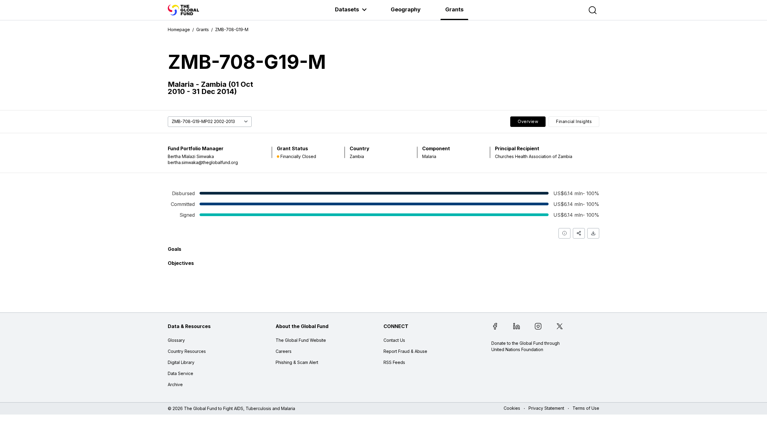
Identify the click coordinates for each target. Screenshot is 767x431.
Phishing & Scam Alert (297, 362)
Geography (406, 9)
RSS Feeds (394, 362)
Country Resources (187, 351)
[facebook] (495, 327)
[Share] (579, 233)
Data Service (180, 373)
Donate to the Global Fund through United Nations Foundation (525, 346)
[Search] (592, 10)
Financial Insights (574, 121)
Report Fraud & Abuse (405, 351)
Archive (175, 384)
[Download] (593, 233)
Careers (284, 351)
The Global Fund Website (301, 340)
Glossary (176, 340)
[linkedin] (516, 327)
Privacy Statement (546, 408)
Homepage (179, 29)
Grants (454, 9)
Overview (528, 121)
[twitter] (559, 327)
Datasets (347, 9)
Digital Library (181, 362)
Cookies (512, 408)
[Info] (564, 233)
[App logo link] (183, 10)
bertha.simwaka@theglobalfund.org (203, 162)
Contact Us (394, 340)
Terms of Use (586, 408)
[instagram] (538, 327)
